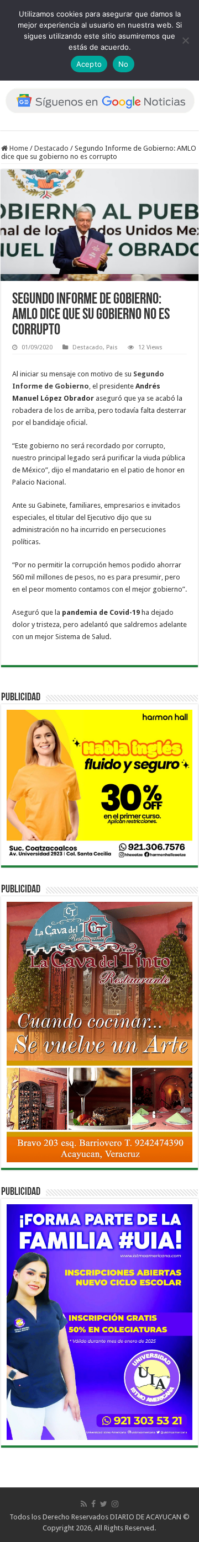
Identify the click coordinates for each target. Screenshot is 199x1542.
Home (18, 148)
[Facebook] (93, 1504)
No (123, 64)
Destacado (51, 148)
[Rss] (84, 1504)
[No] (185, 40)
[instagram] (115, 1504)
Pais (112, 347)
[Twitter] (103, 1504)
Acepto (89, 64)
